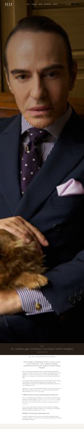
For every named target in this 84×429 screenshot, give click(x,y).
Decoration (47, 4)
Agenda (55, 4)
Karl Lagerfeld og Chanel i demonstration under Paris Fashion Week (42, 394)
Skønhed (34, 4)
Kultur (40, 4)
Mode (28, 4)
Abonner (75, 4)
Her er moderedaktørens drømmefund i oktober (38, 413)
